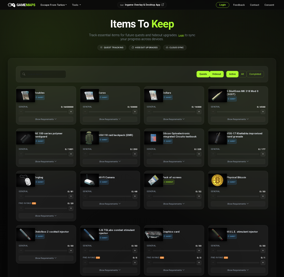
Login (181, 35)
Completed (255, 74)
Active (232, 74)
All (242, 74)
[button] (53, 5)
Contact (254, 4)
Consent (269, 4)
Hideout (216, 74)
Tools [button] (75, 4)
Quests (203, 74)
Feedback (239, 4)
